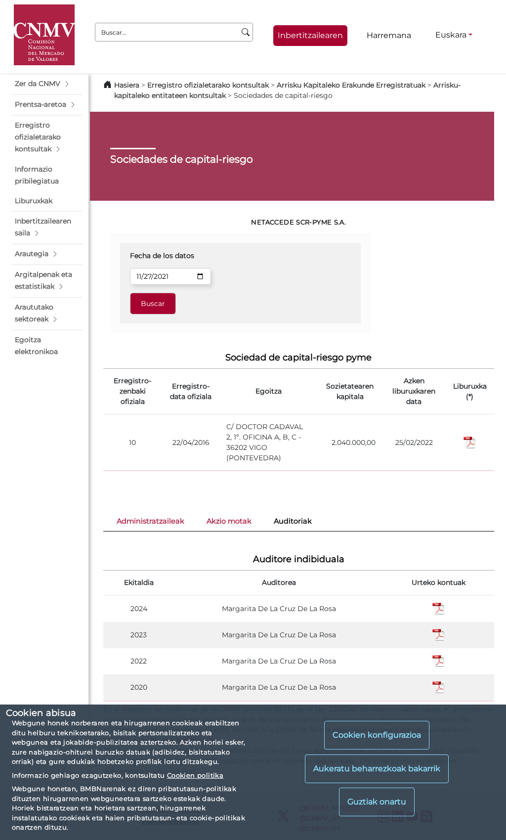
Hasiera (126, 85)
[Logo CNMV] (44, 35)
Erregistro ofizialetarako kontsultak (208, 85)
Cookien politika (195, 775)
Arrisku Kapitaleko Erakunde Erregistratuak (351, 85)
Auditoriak (293, 521)
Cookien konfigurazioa (377, 735)
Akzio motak (229, 521)
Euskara (450, 35)
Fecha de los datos (162, 255)
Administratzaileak (150, 521)
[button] (47, 84)
